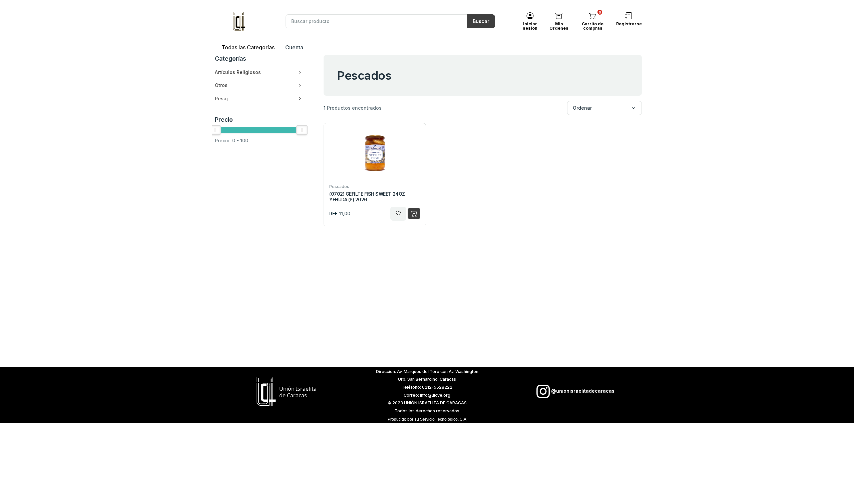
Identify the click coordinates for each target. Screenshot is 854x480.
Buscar (481, 21)
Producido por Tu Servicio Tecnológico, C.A (427, 419)
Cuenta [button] (294, 47)
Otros (221, 85)
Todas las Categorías (247, 47)
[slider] (215, 130)
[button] (592, 15)
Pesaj (221, 98)
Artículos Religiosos (238, 72)
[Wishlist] (398, 214)
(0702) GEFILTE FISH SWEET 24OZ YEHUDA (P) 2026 (367, 196)
